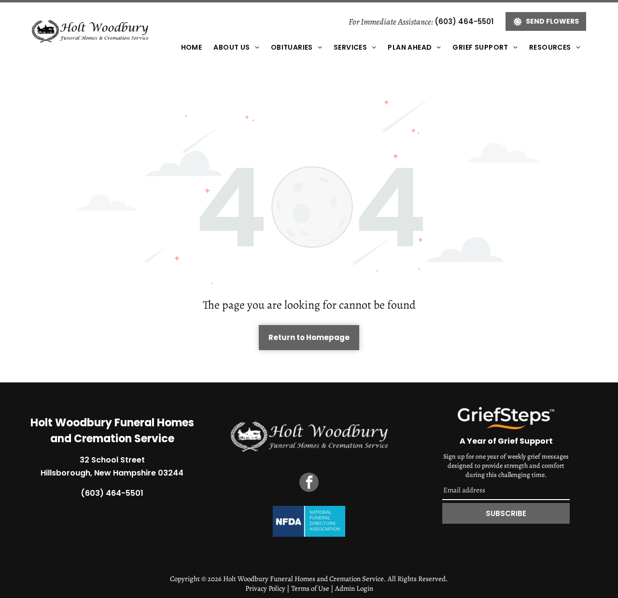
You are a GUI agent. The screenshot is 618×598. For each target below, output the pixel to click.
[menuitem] (191, 47)
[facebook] (309, 483)
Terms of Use (310, 588)
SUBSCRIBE (506, 513)
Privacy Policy (265, 588)
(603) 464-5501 (464, 21)
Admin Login (354, 588)
